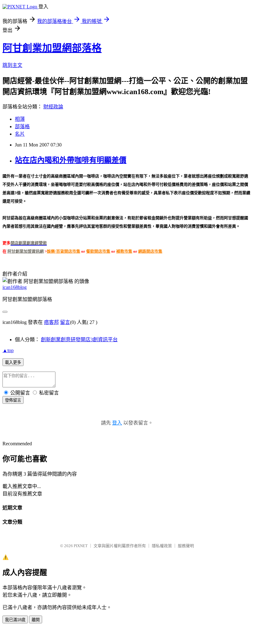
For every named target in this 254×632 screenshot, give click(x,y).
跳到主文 (12, 65)
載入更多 (13, 362)
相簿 (20, 119)
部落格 (22, 126)
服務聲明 (186, 545)
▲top (8, 350)
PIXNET (81, 545)
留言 (65, 322)
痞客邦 (51, 322)
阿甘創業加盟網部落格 (52, 48)
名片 (20, 134)
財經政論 (53, 106)
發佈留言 (13, 400)
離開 (36, 619)
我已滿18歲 (15, 619)
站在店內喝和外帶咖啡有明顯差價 (70, 160)
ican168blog (14, 287)
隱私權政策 (162, 545)
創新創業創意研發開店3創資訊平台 (79, 339)
